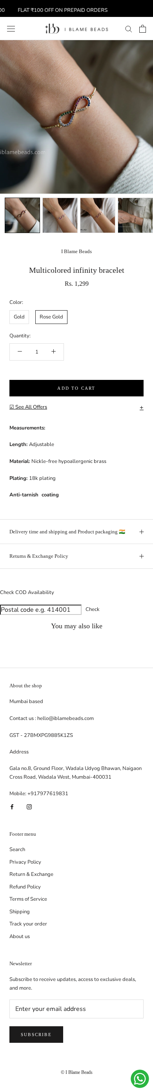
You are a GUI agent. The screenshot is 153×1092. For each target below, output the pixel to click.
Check (93, 609)
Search (17, 849)
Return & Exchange (31, 874)
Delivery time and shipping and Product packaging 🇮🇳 (67, 532)
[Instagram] (29, 806)
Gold (19, 316)
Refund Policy (25, 886)
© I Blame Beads (77, 1072)
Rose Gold (51, 316)
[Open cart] (142, 29)
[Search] (128, 28)
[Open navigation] (11, 28)
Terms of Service (28, 899)
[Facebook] (12, 806)
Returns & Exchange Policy (38, 556)
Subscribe (36, 1034)
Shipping (19, 911)
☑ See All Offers (76, 407)
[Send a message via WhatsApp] (140, 1079)
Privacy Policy (25, 862)
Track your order (28, 923)
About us (19, 936)
